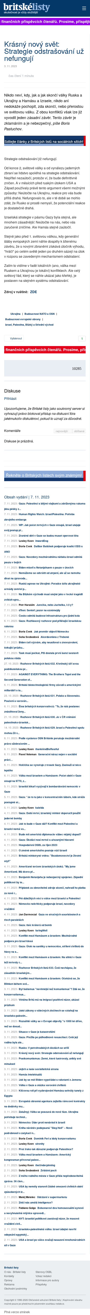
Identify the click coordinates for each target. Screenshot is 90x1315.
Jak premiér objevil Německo (51, 631)
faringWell (41, 930)
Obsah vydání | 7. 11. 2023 (26, 496)
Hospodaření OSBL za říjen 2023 (38, 845)
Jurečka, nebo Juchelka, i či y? (54, 605)
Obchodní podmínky (15, 1288)
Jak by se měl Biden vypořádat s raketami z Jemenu (50, 1080)
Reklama (9, 1284)
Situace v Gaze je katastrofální (37, 1032)
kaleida (39, 807)
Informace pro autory (47, 1280)
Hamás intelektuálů (30, 1074)
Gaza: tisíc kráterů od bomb (35, 925)
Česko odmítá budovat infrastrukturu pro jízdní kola (49, 615)
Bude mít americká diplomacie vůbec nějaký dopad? (50, 834)
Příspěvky (41, 1284)
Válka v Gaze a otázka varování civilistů (42, 1085)
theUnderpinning (45, 1165)
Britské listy (37, 8)
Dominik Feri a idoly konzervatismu (55, 1138)
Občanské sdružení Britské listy (44, 1299)
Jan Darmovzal (28, 914)
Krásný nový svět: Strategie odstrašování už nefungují (51, 1053)
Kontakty (9, 1276)
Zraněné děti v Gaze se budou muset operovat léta (48, 535)
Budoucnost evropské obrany (23, 319)
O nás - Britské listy (15, 1272)
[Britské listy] (45, 141)
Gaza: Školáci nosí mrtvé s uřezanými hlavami (46, 840)
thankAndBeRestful (47, 749)
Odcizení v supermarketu (52, 1197)
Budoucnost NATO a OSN (39, 314)
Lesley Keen (26, 541)
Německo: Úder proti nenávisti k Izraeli (42, 1122)
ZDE (33, 291)
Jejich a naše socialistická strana (39, 1069)
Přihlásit (10, 398)
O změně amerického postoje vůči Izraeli (43, 850)
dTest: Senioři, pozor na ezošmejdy (39, 610)
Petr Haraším (27, 605)
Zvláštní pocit (49, 1170)
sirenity (39, 1144)
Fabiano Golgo (27, 1208)
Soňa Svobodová (29, 637)
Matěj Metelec (27, 1197)
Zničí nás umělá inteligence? (36, 1202)
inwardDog (41, 541)
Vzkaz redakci (43, 1276)
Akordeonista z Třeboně (55, 637)
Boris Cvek (25, 546)
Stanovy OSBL (44, 1272)
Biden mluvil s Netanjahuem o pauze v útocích (46, 567)
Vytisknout (15, 338)
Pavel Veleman (27, 754)
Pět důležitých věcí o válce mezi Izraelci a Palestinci (49, 898)
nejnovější (62, 431)
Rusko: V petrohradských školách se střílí (44, 1048)
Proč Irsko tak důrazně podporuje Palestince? (46, 1149)
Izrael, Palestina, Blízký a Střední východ (29, 324)
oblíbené (79, 431)
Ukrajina (15, 314)
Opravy (8, 1280)
